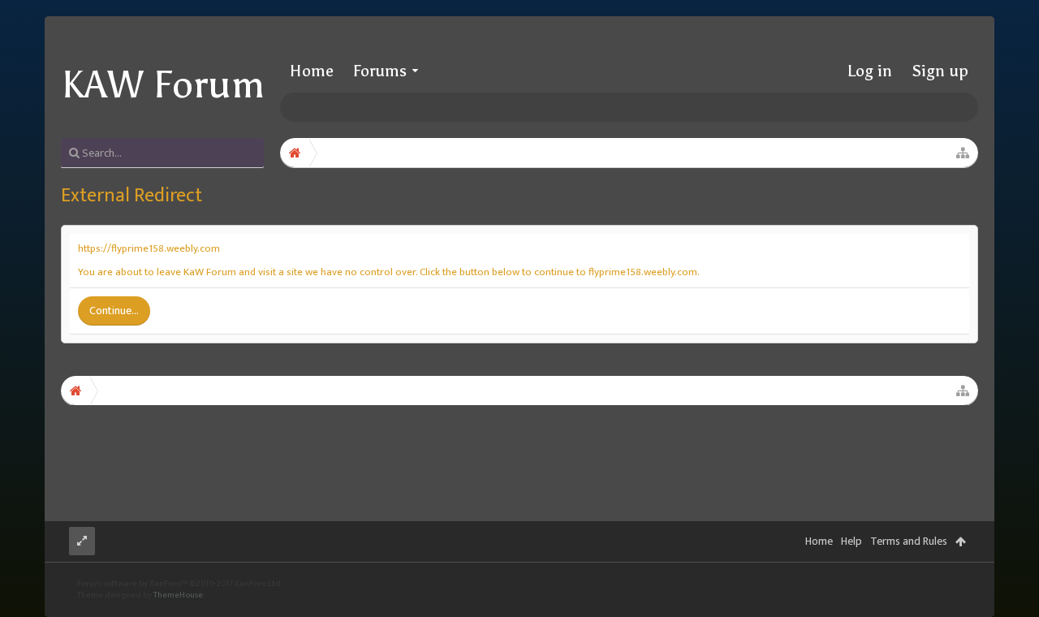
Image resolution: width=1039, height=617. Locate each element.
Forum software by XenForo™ (179, 583)
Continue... (114, 310)
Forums (380, 70)
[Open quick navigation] (962, 152)
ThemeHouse (178, 595)
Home (312, 70)
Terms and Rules (908, 541)
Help (851, 541)
